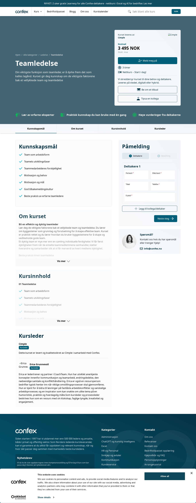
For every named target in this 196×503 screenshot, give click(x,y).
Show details (44, 497)
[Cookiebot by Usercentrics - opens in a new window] (18, 497)
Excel (104, 446)
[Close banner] (192, 473)
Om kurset (77, 128)
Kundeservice (108, 464)
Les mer (147, 3)
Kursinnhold (118, 128)
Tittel (128, 184)
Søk (176, 11)
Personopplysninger (155, 459)
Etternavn (157, 173)
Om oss (148, 436)
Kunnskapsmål (36, 128)
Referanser (150, 441)
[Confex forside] (21, 11)
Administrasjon (109, 436)
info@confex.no (153, 248)
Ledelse (44, 54)
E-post (129, 195)
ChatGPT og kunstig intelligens (118, 441)
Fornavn (130, 173)
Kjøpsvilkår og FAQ (154, 455)
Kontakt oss (150, 446)
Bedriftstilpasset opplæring (159, 450)
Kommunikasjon (110, 459)
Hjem (17, 54)
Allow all (164, 476)
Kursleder (160, 128)
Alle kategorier (30, 54)
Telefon (156, 184)
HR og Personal (109, 450)
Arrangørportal (152, 464)
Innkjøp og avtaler (111, 455)
